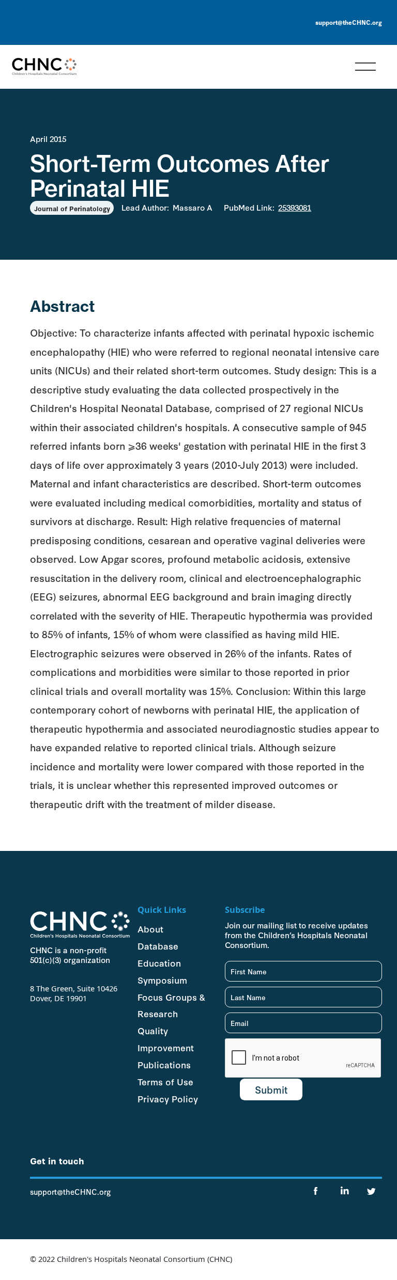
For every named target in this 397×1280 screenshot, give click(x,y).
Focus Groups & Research (171, 1005)
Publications (164, 1064)
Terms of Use (165, 1081)
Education (159, 962)
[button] (365, 66)
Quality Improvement (166, 1038)
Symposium (162, 979)
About (150, 928)
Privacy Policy (168, 1098)
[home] (44, 66)
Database (158, 945)
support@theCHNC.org (348, 22)
